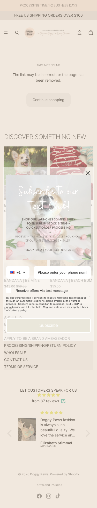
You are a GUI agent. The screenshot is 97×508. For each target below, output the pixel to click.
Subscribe (48, 325)
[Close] (87, 173)
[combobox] (17, 272)
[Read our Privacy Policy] (90, 298)
